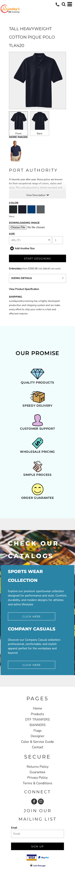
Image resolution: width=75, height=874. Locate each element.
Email (14, 827)
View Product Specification (24, 289)
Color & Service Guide (37, 741)
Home (37, 708)
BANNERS (38, 725)
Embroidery (15, 268)
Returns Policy (38, 766)
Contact (37, 747)
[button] (63, 4)
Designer (37, 736)
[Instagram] (41, 801)
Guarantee (37, 772)
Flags (38, 730)
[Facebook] (34, 801)
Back (39, 133)
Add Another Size (25, 248)
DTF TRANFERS (37, 719)
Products (37, 714)
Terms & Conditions (37, 783)
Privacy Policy (37, 777)
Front (18, 133)
